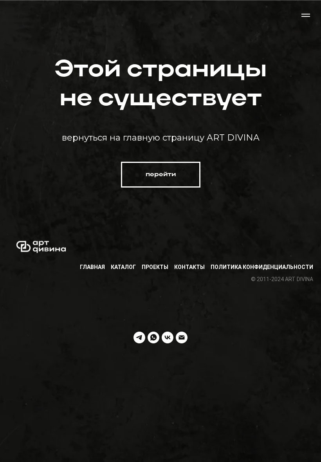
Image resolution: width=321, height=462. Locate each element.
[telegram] (139, 337)
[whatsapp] (153, 337)
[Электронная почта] (182, 337)
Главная (92, 267)
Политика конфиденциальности (262, 267)
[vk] (167, 337)
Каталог (123, 267)
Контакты (189, 267)
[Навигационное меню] (305, 15)
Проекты (155, 267)
